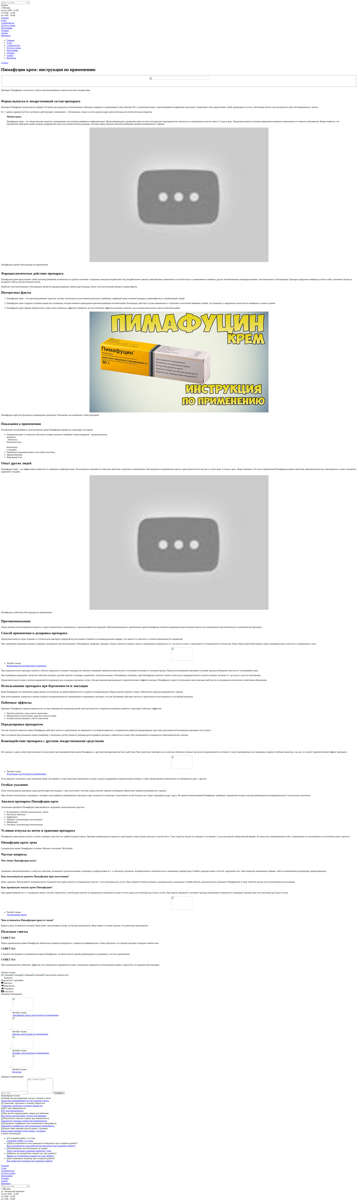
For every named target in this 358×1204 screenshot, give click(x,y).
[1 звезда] (6, 975)
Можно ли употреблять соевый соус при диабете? (30, 1156)
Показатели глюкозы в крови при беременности (24, 1121)
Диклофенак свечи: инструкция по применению (35, 1015)
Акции (4, 33)
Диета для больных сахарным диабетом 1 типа (29, 1151)
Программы (6, 28)
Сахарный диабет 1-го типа (20, 1141)
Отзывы (5, 30)
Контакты (5, 35)
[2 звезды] (16, 975)
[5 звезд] (46, 975)
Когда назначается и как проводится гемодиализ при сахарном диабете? (41, 1146)
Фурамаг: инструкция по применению (30, 1053)
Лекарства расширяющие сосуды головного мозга (25, 1100)
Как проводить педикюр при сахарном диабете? (30, 1161)
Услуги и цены (8, 25)
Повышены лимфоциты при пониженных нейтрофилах (27, 1126)
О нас (4, 20)
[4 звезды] (37, 975)
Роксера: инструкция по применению (30, 1034)
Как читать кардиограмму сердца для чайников (23, 1116)
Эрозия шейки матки (17, 914)
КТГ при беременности (12, 1111)
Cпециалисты (7, 23)
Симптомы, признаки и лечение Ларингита (22, 1105)
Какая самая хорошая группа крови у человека (23, 1131)
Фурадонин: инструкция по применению (26, 774)
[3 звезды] (26, 975)
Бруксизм (16, 1072)
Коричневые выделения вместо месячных (27, 666)
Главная (5, 18)
